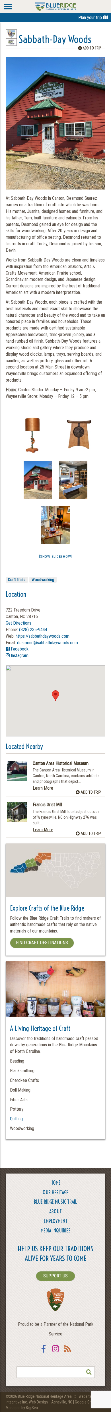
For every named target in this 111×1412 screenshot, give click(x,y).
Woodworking (43, 579)
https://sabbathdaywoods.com (42, 636)
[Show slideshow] (55, 556)
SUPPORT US (55, 1276)
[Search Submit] (89, 1372)
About (55, 1211)
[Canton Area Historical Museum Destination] (17, 771)
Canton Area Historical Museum (61, 763)
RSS (67, 1352)
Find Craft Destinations (42, 942)
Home (55, 1183)
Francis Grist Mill (47, 804)
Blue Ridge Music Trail (55, 1202)
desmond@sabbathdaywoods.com (47, 642)
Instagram (19, 655)
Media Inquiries (56, 1230)
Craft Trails (16, 579)
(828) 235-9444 (33, 629)
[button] (55, 695)
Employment (55, 1221)
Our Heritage (55, 1192)
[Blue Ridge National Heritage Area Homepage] (55, 6)
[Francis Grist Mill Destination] (17, 812)
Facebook (19, 649)
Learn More (43, 788)
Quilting (16, 1118)
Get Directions (18, 623)
